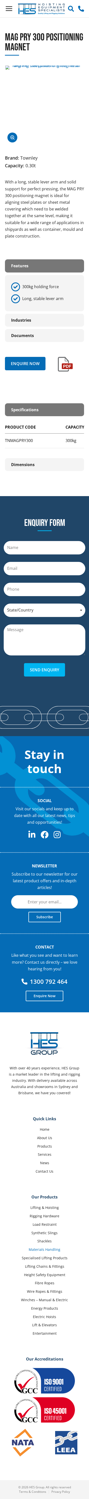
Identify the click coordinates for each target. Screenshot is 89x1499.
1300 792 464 (48, 981)
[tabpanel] (44, 293)
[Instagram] (57, 834)
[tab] (44, 265)
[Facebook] (44, 834)
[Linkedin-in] (31, 834)
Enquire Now (25, 363)
